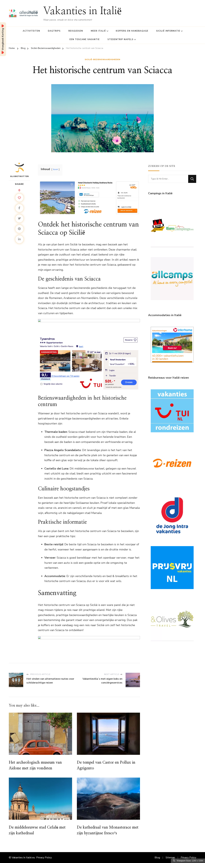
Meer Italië (98, 30)
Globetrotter (19, 176)
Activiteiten (31, 30)
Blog (157, 857)
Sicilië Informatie (168, 30)
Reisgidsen (75, 30)
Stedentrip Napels (120, 39)
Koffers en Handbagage (132, 30)
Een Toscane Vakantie (85, 39)
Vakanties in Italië (82, 11)
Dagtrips (54, 30)
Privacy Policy (44, 857)
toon (55, 169)
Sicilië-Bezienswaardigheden (102, 59)
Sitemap (170, 857)
